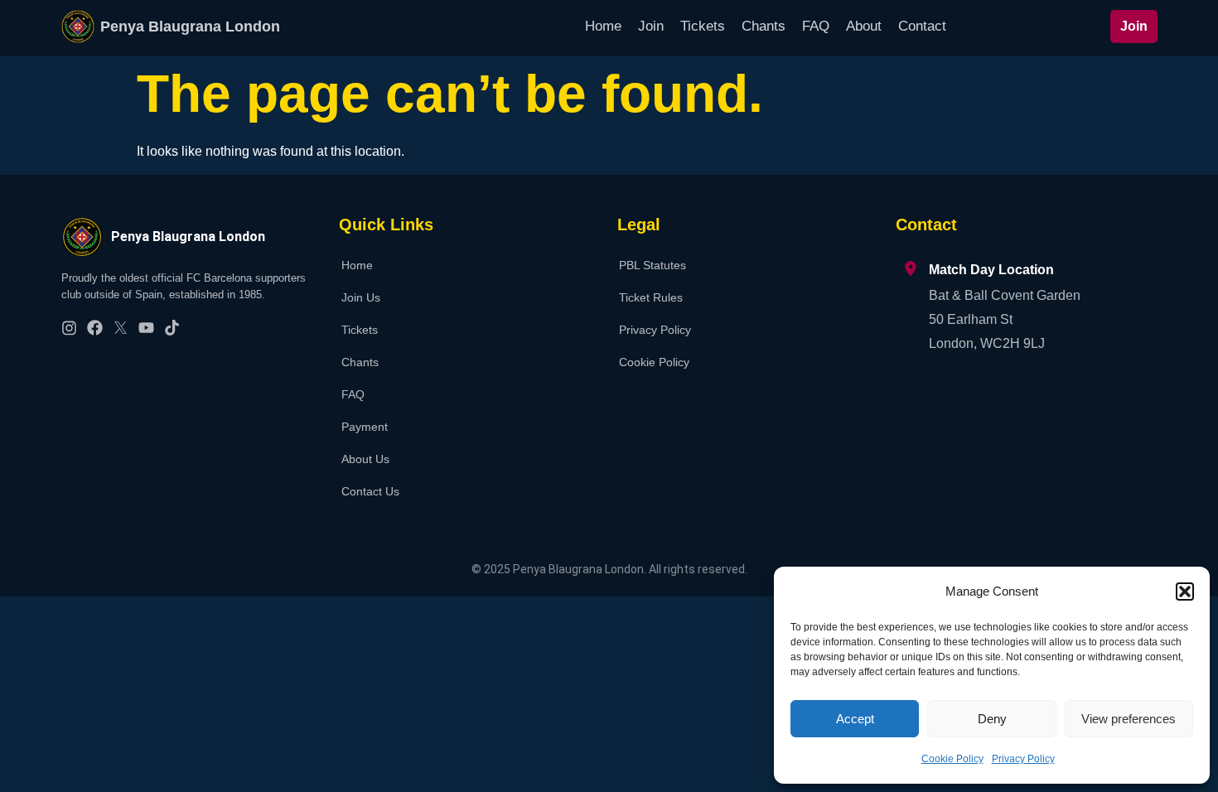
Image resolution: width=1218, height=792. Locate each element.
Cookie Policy (952, 759)
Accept (855, 719)
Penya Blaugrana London (190, 26)
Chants (763, 26)
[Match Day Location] (911, 268)
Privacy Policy (1023, 759)
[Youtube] (146, 328)
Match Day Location (991, 270)
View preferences (1128, 719)
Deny (992, 719)
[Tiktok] (172, 328)
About (864, 26)
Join (651, 26)
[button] (1185, 591)
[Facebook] (95, 328)
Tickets (702, 26)
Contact (922, 26)
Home (603, 26)
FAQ (815, 26)
